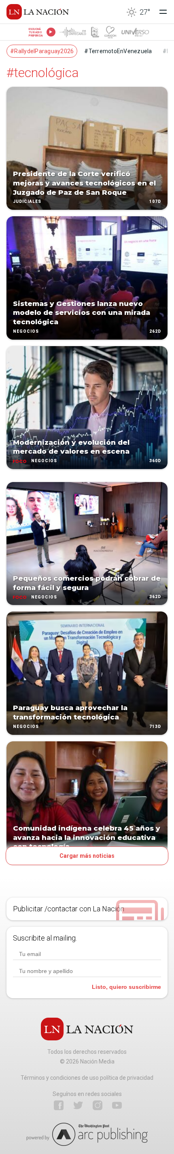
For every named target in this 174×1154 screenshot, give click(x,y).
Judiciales (27, 202)
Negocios (26, 331)
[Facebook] (58, 1105)
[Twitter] (78, 1105)
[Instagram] (97, 1105)
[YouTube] (116, 1105)
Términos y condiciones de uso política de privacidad (87, 1077)
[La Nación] (37, 11)
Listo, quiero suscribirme (126, 987)
